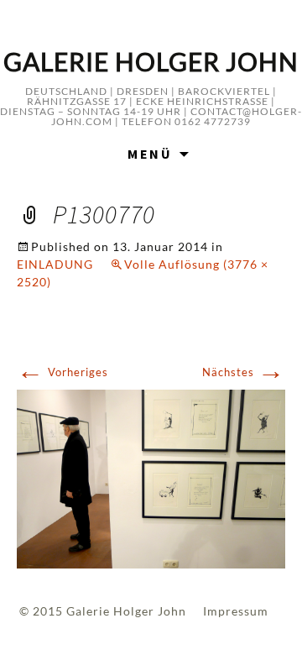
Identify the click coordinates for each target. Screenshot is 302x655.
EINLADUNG (55, 264)
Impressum (235, 611)
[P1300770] (151, 478)
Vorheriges (62, 372)
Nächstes (243, 372)
